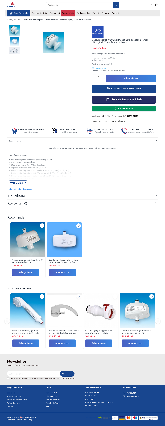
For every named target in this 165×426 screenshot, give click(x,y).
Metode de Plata (52, 393)
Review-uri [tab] (17, 203)
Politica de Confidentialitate (65, 378)
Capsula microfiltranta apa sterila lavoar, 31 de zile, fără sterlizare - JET (136, 332)
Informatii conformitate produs (20, 189)
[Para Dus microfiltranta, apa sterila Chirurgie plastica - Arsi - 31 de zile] (27, 310)
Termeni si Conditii (14, 396)
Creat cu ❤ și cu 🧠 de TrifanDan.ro (21, 417)
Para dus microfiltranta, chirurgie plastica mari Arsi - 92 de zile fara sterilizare (64, 332)
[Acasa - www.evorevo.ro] (20, 5)
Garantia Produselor (53, 399)
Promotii (95, 13)
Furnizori (105, 13)
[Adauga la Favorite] (42, 225)
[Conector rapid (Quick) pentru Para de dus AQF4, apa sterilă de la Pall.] (100, 310)
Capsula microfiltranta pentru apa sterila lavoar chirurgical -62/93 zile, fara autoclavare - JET (63, 261)
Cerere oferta (68, 13)
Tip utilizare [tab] (16, 195)
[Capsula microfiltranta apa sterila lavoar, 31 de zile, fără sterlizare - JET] (137, 310)
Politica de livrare (13, 403)
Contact (115, 13)
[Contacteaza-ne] (152, 5)
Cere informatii (119, 121)
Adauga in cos (131, 78)
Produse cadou (83, 13)
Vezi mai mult (18, 183)
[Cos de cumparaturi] (156, 5)
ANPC (48, 406)
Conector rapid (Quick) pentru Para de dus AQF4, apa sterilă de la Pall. (99, 332)
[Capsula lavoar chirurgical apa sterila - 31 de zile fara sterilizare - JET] (27, 239)
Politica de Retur (51, 396)
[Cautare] (116, 5)
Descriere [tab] (14, 141)
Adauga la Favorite (100, 121)
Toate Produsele (21, 13)
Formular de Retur (39, 13)
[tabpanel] (53, 42)
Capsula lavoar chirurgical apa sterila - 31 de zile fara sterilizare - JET (27, 261)
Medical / (18, 19)
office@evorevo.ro (132, 396)
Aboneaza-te (125, 108)
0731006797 (131, 393)
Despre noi (55, 13)
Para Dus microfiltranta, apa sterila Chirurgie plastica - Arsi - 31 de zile (25, 332)
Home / (10, 19)
